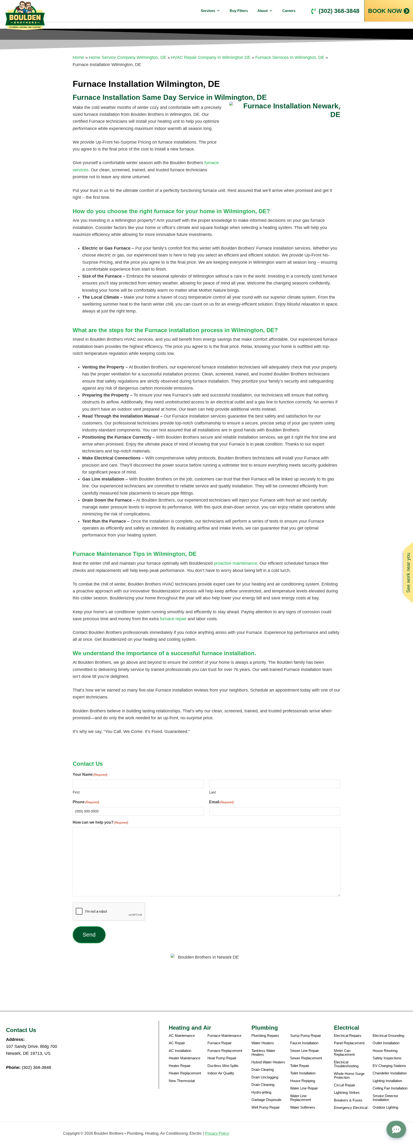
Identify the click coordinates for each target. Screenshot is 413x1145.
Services (208, 11)
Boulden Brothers (25, 15)
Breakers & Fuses (348, 1100)
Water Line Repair (304, 1088)
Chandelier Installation (390, 1073)
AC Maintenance (182, 1036)
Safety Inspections (387, 1058)
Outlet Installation (386, 1043)
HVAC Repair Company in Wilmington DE (210, 57)
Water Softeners (302, 1107)
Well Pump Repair (265, 1107)
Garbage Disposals (266, 1100)
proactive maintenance (235, 563)
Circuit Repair (344, 1085)
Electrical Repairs (347, 1036)
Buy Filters (239, 11)
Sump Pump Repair (305, 1036)
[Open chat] (396, 1129)
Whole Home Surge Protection (349, 1076)
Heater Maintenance (184, 1058)
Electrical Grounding (388, 1036)
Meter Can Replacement (344, 1053)
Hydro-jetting (261, 1092)
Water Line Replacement (300, 1098)
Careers (288, 11)
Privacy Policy (217, 1133)
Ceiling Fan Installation (390, 1088)
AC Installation (180, 1051)
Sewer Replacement (306, 1058)
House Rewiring (385, 1051)
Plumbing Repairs (265, 1036)
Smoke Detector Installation (385, 1098)
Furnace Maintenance (224, 1036)
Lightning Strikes (347, 1093)
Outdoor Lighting (385, 1107)
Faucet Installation (304, 1043)
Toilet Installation (302, 1073)
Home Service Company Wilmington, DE (127, 57)
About (262, 11)
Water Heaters (262, 1043)
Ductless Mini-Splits (223, 1066)
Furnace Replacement (224, 1051)
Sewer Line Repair (304, 1051)
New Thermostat (182, 1081)
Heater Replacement (185, 1073)
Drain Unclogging (264, 1077)
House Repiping (302, 1081)
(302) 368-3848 (339, 10)
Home (78, 57)
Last (212, 792)
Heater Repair (179, 1066)
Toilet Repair (299, 1066)
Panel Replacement (349, 1043)
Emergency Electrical (350, 1108)
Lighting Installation (387, 1081)
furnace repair (173, 618)
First (76, 792)
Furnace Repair (219, 1043)
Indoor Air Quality (220, 1073)
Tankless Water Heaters (263, 1053)
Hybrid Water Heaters (268, 1062)
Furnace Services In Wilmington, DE (289, 57)
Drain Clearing (262, 1070)
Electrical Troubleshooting (346, 1064)
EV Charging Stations (389, 1066)
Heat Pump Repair (221, 1058)
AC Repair (177, 1043)
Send (89, 935)
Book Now (385, 10)
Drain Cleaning (262, 1085)
